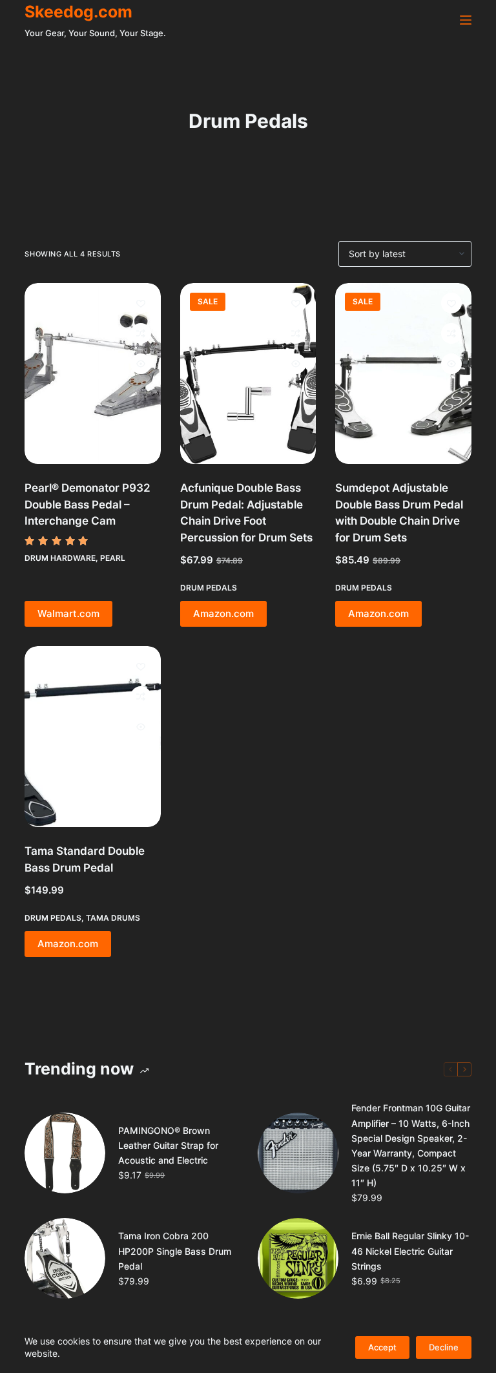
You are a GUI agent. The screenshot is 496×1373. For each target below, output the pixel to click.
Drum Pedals (208, 587)
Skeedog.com (78, 11)
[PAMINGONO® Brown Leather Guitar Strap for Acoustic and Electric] (65, 1153)
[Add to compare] (140, 333)
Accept (382, 1347)
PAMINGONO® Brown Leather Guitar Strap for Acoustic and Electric (168, 1145)
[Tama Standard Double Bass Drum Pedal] (92, 737)
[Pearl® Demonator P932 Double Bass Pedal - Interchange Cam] (92, 374)
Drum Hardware (60, 558)
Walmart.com (68, 613)
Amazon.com (223, 613)
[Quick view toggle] (140, 363)
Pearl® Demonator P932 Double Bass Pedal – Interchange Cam (87, 504)
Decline (444, 1347)
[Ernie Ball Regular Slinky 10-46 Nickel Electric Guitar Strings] (298, 1258)
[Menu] (465, 20)
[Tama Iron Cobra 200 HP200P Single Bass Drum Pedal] (65, 1258)
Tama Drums (113, 918)
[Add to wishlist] (140, 303)
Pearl (112, 558)
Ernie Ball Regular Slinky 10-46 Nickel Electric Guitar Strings (410, 1250)
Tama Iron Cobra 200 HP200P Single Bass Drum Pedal (174, 1250)
